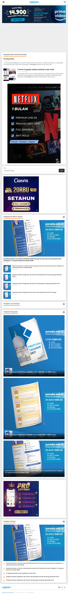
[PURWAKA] (34, 2)
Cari (4, 168)
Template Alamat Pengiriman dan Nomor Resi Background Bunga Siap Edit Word (36, 283)
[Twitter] (62, 587)
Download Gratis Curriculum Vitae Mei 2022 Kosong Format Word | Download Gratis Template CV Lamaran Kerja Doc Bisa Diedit (32, 260)
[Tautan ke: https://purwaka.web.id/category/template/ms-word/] (64, 217)
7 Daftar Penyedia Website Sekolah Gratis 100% (35, 69)
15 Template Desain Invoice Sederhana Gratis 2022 (21, 573)
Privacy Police (8, 59)
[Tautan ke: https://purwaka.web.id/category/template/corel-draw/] (64, 304)
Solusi (18, 71)
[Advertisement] (34, 36)
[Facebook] (59, 587)
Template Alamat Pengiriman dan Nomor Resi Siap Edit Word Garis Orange (34, 292)
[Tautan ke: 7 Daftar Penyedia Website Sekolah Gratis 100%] (9, 74)
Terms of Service (20, 592)
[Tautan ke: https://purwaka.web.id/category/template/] (64, 312)
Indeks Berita (30, 592)
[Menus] (3, 2)
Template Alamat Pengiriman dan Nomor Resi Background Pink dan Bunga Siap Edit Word (37, 275)
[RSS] (65, 587)
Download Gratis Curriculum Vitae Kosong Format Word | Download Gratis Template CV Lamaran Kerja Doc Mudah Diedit (38, 266)
